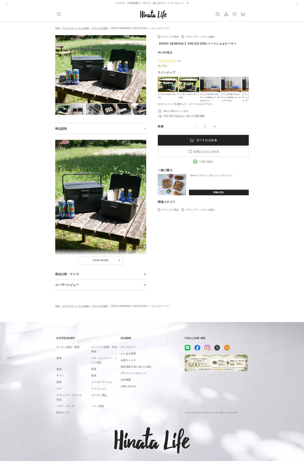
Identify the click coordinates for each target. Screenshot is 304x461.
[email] (227, 348)
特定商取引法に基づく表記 (136, 366)
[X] (217, 348)
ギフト (60, 375)
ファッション (99, 388)
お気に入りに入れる (206, 151)
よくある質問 (128, 353)
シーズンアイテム (101, 382)
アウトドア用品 (99, 28)
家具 (93, 369)
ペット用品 (97, 406)
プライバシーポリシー (133, 373)
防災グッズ (62, 412)
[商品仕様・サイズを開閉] (145, 274)
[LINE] (187, 348)
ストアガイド (128, 347)
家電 (59, 358)
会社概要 (126, 379)
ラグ (59, 388)
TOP (57, 28)
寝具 (93, 375)
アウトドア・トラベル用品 (76, 28)
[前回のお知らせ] (7, 3)
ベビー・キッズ (65, 406)
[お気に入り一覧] (235, 14)
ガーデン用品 (99, 395)
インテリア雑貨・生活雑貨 (104, 349)
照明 (59, 382)
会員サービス (128, 360)
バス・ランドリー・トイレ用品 (104, 360)
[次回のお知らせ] (297, 3)
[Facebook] (197, 348)
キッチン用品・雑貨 (68, 347)
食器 (59, 369)
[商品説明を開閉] (145, 128)
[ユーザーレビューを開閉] (145, 285)
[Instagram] (207, 348)
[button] (59, 14)
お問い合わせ (128, 386)
